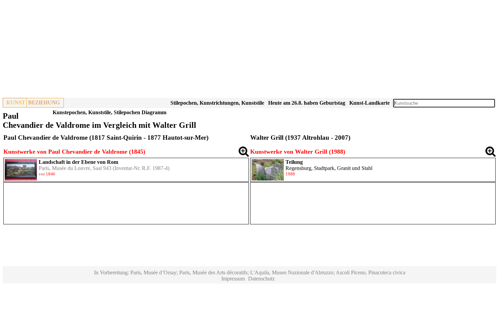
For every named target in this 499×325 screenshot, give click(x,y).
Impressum (233, 278)
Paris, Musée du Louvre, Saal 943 (75, 168)
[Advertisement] (206, 50)
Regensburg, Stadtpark (309, 168)
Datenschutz (261, 278)
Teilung (294, 162)
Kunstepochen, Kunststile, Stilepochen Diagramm (109, 112)
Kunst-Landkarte (369, 103)
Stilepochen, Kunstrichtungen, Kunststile (217, 103)
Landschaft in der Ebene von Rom (78, 162)
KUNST (15, 102)
